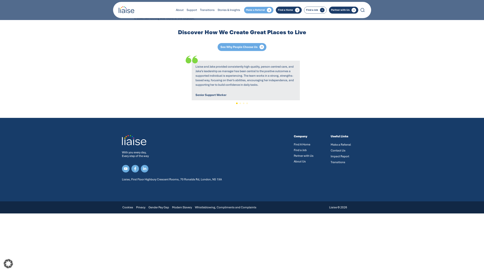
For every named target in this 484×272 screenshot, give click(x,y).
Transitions (207, 10)
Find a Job (300, 150)
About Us (300, 161)
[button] (237, 103)
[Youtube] (126, 168)
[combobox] (376, 10)
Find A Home (302, 144)
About (180, 10)
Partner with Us (303, 156)
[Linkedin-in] (144, 168)
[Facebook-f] (135, 168)
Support (192, 10)
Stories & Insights (229, 10)
